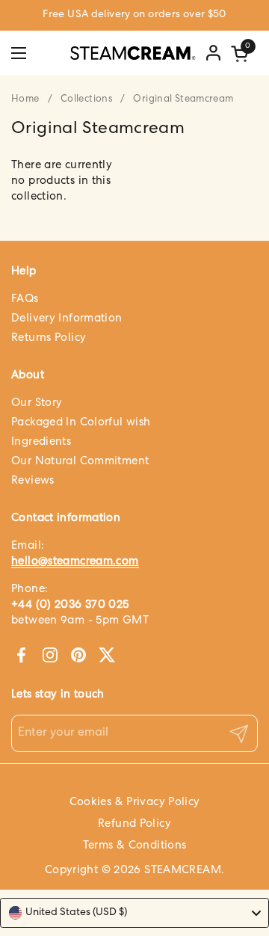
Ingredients (41, 442)
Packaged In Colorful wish (80, 422)
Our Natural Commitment (80, 461)
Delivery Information (67, 318)
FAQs (25, 299)
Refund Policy (134, 824)
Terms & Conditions (135, 846)
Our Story (36, 403)
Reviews (33, 481)
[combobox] (134, 913)
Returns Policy (48, 338)
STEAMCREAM (182, 870)
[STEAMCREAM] (133, 53)
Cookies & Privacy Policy (134, 802)
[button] (242, 53)
